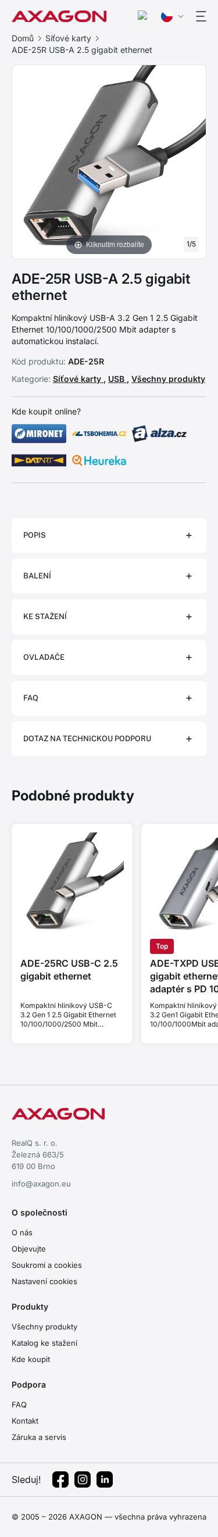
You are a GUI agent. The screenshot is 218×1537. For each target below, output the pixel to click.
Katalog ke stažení (44, 1342)
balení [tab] (37, 575)
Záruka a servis (39, 1437)
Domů (23, 38)
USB (117, 379)
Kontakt (25, 1420)
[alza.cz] (159, 433)
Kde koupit (31, 1359)
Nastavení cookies (44, 1281)
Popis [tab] (34, 535)
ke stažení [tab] (45, 616)
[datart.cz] (39, 460)
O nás (22, 1232)
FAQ (19, 1404)
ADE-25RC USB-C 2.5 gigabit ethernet (69, 969)
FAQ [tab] (30, 698)
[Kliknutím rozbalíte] (109, 161)
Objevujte (29, 1248)
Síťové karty (68, 38)
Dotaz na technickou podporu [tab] (87, 738)
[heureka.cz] (99, 460)
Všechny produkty (168, 379)
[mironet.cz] (39, 433)
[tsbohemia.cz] (99, 433)
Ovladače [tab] (44, 657)
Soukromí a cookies (47, 1265)
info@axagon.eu (41, 1183)
